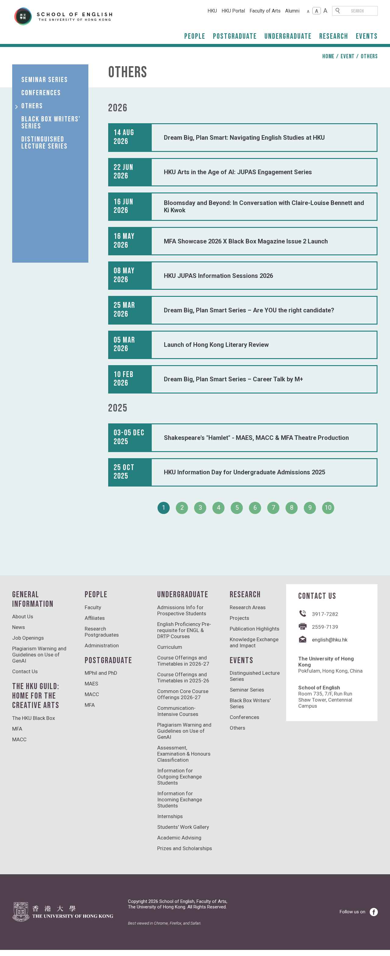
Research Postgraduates (102, 632)
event (348, 56)
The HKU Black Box (33, 718)
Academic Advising (179, 838)
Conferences (244, 717)
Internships (170, 816)
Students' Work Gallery (183, 827)
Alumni (292, 11)
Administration (102, 645)
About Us (22, 616)
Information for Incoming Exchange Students (179, 799)
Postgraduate (235, 36)
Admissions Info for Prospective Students (181, 610)
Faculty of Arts (265, 11)
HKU (212, 11)
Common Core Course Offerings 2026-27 (182, 694)
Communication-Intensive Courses (177, 711)
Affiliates (95, 618)
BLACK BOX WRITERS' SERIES (51, 123)
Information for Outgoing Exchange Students (179, 776)
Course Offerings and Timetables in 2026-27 (183, 661)
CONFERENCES (41, 92)
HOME (328, 56)
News (18, 627)
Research (333, 36)
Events (367, 36)
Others (369, 56)
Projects (239, 618)
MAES (91, 684)
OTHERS (32, 106)
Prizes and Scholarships (184, 848)
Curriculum (169, 647)
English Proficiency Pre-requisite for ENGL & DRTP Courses (184, 630)
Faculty (93, 607)
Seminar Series (247, 690)
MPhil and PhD (101, 673)
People (194, 36)
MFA (17, 729)
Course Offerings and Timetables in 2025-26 (183, 677)
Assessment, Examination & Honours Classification (184, 754)
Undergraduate (288, 36)
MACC (19, 739)
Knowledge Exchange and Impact (254, 642)
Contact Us (25, 671)
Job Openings (28, 638)
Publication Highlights (254, 629)
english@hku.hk (329, 640)
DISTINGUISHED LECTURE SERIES (44, 143)
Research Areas (248, 607)
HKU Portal (233, 11)
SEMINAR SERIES (44, 79)
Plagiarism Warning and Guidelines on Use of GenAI (39, 654)
